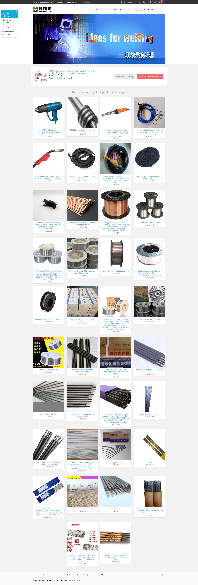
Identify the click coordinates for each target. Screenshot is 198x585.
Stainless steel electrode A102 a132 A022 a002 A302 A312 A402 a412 (116, 557)
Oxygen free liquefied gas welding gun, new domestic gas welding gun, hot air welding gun (149, 132)
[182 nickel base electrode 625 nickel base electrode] (48, 445)
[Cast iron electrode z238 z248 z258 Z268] (149, 352)
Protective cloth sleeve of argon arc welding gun (149, 177)
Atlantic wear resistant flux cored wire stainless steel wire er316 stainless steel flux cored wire (150, 273)
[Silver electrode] (115, 491)
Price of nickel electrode (149, 414)
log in (123, 2)
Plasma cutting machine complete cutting (82, 177)
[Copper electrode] (149, 445)
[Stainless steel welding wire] (149, 205)
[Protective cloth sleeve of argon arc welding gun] (149, 158)
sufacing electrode (116, 462)
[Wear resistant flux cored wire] (149, 302)
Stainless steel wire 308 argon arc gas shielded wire (82, 272)
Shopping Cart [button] (156, 2)
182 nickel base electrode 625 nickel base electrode (48, 463)
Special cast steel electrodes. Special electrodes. (82, 371)
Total (82, 509)
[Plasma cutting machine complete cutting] (82, 158)
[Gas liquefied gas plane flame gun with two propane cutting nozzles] (48, 158)
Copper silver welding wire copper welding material (82, 224)
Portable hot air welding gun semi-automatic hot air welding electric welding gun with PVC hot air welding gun (116, 133)
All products (94, 9)
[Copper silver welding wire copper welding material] (82, 205)
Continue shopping (124, 77)
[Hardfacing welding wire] (48, 352)
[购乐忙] (42, 9)
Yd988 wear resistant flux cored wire (82, 320)
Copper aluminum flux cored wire (48, 319)
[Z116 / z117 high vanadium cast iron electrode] (82, 396)
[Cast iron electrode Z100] (48, 396)
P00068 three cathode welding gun (82, 131)
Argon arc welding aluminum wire (116, 271)
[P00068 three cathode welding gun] (82, 112)
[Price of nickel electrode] (149, 396)
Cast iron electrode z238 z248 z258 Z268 (149, 371)
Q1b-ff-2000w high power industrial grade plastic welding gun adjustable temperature (48, 132)
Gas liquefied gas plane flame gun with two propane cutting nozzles (48, 177)
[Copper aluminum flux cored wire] (48, 302)
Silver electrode (116, 509)
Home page (106, 9)
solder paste (139, 10)
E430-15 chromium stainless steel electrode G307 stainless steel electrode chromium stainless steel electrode (71, 72)
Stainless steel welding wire (149, 223)
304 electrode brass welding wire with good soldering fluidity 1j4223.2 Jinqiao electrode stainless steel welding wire (82, 465)
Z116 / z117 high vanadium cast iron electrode (82, 415)
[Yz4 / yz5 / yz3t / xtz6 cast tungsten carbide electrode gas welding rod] (115, 352)
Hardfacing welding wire (48, 370)
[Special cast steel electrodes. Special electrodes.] (82, 352)
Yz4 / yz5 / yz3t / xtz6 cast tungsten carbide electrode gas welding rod (116, 372)
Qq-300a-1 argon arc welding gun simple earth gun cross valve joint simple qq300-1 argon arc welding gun (116, 179)
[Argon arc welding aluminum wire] (115, 253)
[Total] (82, 491)
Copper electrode (149, 462)
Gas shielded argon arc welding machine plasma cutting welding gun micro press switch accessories (48, 226)
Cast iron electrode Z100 (48, 414)
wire (152, 9)
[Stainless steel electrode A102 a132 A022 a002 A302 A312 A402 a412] (115, 537)
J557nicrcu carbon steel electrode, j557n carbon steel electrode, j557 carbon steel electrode (149, 511)
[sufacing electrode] (115, 445)
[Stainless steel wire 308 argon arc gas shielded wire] (82, 253)
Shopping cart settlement (150, 77)
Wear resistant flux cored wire (149, 319)
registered (132, 2)
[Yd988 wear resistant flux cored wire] (82, 302)
